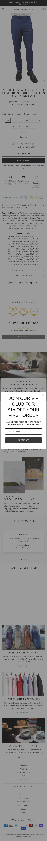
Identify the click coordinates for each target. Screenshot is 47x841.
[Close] (43, 394)
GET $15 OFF (23, 440)
